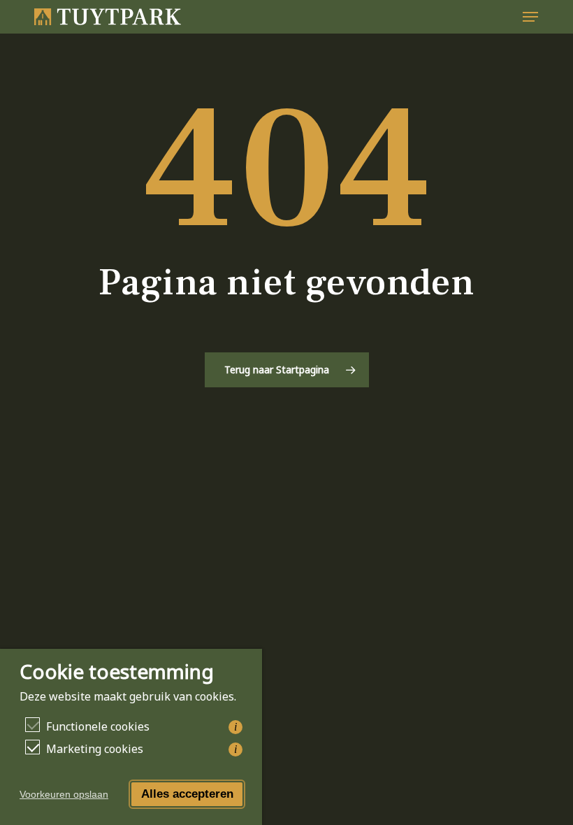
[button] (530, 17)
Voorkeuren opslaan (64, 794)
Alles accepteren (187, 794)
